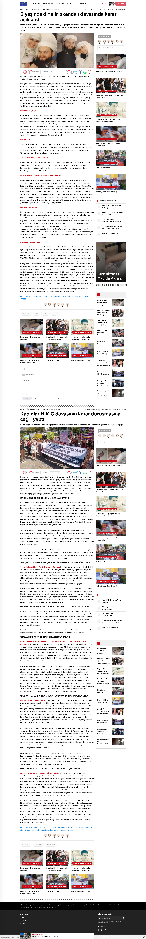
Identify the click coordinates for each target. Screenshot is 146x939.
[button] (96, 285)
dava (36, 313)
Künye (22, 917)
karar (54, 313)
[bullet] (48, 398)
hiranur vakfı (51, 844)
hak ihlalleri (38, 844)
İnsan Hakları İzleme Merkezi (53, 3)
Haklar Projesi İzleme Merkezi (29, 9)
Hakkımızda (82, 3)
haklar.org (35, 3)
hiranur (45, 313)
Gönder (27, 398)
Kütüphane (71, 3)
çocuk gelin (26, 844)
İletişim (22, 923)
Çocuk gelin (26, 313)
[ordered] (45, 398)
